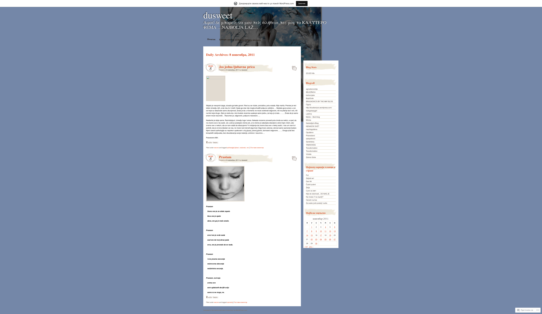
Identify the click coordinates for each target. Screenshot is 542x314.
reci (248, 147)
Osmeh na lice (311, 200)
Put (307, 175)
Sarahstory (310, 141)
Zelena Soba (311, 157)
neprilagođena (311, 129)
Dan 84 (309, 181)
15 (312, 235)
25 (325, 239)
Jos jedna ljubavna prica (237, 66)
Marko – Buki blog (313, 117)
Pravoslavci (310, 135)
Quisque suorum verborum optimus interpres (240, 40)
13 (335, 231)
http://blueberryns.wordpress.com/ (319, 107)
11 (325, 231)
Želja (308, 187)
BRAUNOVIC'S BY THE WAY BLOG (319, 101)
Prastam (225, 156)
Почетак (211, 39)
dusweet (217, 14)
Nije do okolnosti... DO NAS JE (317, 193)
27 (335, 239)
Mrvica (308, 120)
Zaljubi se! (310, 178)
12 (330, 231)
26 (330, 239)
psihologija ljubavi (233, 147)
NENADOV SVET (312, 126)
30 (316, 243)
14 (307, 235)
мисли (216, 147)
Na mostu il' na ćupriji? (314, 197)
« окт (306, 246)
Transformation (311, 148)
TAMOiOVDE (311, 145)
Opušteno (309, 132)
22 (312, 239)
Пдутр (308, 104)
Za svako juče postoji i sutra (316, 203)
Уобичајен (293, 67)
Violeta (308, 154)
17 (321, 235)
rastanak (243, 147)
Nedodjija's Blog (312, 123)
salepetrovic (310, 138)
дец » (311, 246)
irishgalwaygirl (311, 110)
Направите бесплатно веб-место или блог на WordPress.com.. (225, 310)
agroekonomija (312, 89)
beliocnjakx (310, 95)
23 (316, 239)
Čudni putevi (311, 184)
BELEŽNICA (310, 92)
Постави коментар (257, 147)
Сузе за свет (311, 190)
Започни (301, 3)
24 (321, 239)
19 (330, 235)
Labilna (309, 114)
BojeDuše (310, 98)
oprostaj (230, 302)
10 (321, 231)
